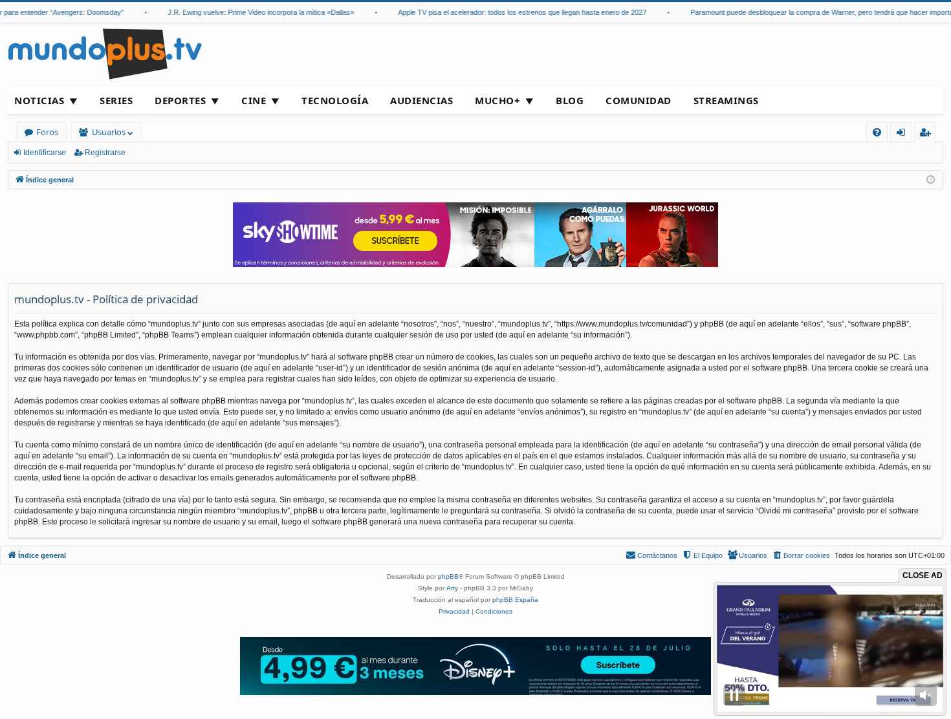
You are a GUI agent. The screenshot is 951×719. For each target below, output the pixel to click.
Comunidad (639, 100)
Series (116, 100)
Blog (570, 100)
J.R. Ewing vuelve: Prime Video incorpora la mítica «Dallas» (246, 12)
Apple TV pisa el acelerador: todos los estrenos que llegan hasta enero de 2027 (507, 12)
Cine (253, 100)
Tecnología (334, 100)
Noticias (39, 100)
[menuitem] (877, 132)
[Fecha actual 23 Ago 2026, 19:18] (930, 180)
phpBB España (515, 599)
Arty (452, 588)
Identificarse (44, 152)
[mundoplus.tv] (105, 53)
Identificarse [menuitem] (903, 134)
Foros (47, 132)
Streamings (726, 100)
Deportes (180, 100)
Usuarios (109, 132)
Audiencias (421, 100)
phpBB (448, 576)
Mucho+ (497, 100)
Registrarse (105, 152)
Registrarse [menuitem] (928, 134)
